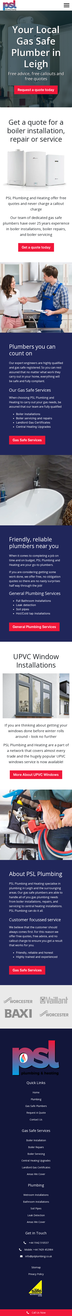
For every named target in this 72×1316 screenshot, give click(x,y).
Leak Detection (36, 1215)
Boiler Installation (36, 1140)
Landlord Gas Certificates (36, 1167)
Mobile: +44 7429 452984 (38, 1249)
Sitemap (36, 1267)
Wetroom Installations (36, 1194)
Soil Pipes (36, 1208)
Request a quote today (36, 90)
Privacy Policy (36, 1274)
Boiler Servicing (36, 1153)
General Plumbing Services (34, 627)
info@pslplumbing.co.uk (38, 1256)
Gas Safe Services (27, 440)
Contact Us (36, 1119)
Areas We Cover (36, 1174)
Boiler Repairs (36, 1147)
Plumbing (36, 1099)
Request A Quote (36, 1112)
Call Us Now (39, 1312)
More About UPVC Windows (36, 774)
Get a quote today (36, 247)
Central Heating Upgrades (36, 1160)
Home (36, 1092)
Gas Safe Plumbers (36, 1106)
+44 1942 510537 (39, 1242)
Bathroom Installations (36, 1201)
